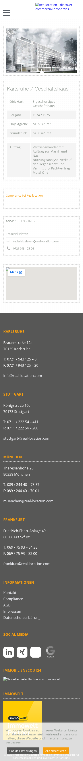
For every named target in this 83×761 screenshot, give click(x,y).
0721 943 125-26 (23, 248)
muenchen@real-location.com (28, 501)
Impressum (12, 611)
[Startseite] (57, 7)
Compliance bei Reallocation (24, 195)
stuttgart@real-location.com (26, 438)
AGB (6, 605)
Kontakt (9, 592)
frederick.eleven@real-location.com (35, 241)
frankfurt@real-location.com (26, 563)
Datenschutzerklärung (22, 617)
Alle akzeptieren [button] (55, 751)
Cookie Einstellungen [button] (23, 751)
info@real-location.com (22, 375)
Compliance (13, 598)
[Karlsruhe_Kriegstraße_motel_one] (41, 50)
